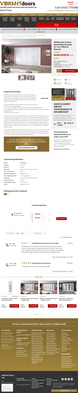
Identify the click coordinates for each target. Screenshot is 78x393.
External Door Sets (22, 354)
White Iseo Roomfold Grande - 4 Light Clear (29, 299)
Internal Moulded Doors (38, 354)
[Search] (74, 14)
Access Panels (36, 356)
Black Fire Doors (50, 335)
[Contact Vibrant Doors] (64, 94)
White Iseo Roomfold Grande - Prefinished (32, 35)
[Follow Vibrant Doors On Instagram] (66, 380)
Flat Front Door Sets (22, 356)
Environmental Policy (52, 380)
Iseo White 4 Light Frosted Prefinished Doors (9, 299)
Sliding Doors (67, 18)
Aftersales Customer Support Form (37, 386)
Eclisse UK (64, 336)
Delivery (34, 378)
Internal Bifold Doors (26, 19)
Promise (48, 29)
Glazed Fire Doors (51, 338)
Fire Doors (47, 18)
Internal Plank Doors (37, 350)
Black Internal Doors (37, 340)
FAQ (51, 14)
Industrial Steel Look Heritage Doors (67, 357)
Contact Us (41, 14)
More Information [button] (58, 386)
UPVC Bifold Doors (6, 335)
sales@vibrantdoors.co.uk (66, 10)
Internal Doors (41, 18)
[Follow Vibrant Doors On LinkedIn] (72, 380)
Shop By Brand (66, 330)
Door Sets (52, 18)
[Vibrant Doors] (19, 3)
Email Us (70, 123)
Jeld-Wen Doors (65, 343)
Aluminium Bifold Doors (8, 336)
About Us (15, 14)
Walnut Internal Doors (38, 338)
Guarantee (32, 29)
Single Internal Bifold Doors (24, 335)
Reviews (33, 14)
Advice (41, 32)
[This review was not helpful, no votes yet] (71, 257)
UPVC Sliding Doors (7, 348)
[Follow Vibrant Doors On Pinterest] (69, 380)
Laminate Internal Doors (38, 333)
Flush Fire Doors (50, 342)
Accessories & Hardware (60, 18)
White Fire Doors (50, 333)
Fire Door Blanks (50, 340)
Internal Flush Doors (37, 345)
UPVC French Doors (7, 342)
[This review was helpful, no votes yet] (68, 257)
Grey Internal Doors (37, 342)
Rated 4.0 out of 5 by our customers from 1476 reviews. (7, 388)
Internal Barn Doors (37, 357)
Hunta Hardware (66, 338)
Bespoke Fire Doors (66, 360)
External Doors (19, 18)
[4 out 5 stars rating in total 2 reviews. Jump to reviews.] (57, 52)
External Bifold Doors (5, 19)
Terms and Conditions (38, 383)
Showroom (6, 14)
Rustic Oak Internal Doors (39, 352)
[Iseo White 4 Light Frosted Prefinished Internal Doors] (10, 287)
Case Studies (59, 14)
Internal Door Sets (21, 351)
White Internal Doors (37, 343)
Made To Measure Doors (68, 365)
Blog (68, 14)
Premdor (63, 350)
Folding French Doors (22, 345)
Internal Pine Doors (37, 336)
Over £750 (13, 29)
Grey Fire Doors (50, 336)
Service (24, 14)
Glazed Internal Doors (38, 347)
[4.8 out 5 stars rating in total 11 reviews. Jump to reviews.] (15, 296)
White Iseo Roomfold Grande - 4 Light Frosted (48, 299)
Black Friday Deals (66, 361)
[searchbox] (10, 233)
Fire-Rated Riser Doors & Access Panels (53, 353)
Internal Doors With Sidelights (37, 362)
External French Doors (12, 19)
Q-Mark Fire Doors (66, 363)
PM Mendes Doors (66, 349)
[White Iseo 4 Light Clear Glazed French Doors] (67, 287)
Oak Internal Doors (37, 335)
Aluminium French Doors (8, 341)
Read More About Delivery (61, 149)
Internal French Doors (34, 19)
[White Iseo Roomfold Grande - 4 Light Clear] (29, 287)
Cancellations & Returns (38, 380)
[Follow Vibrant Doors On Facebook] (63, 380)
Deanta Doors (65, 335)
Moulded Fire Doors (51, 350)
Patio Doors (19, 25)
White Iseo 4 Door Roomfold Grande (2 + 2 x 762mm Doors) (18, 37)
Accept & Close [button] (64, 390)
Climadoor (57, 63)
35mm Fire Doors (51, 347)
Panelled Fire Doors (51, 345)
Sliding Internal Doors (37, 359)
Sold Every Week (67, 29)
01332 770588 (69, 7)
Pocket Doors (73, 18)
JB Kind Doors (65, 342)
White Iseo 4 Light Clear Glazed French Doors (66, 299)
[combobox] (26, 233)
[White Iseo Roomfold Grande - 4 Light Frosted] (48, 287)
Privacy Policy (35, 384)
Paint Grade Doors (51, 343)
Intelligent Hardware (67, 340)
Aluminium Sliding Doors (8, 347)
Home (3, 35)
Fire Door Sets (20, 352)
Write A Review (61, 218)
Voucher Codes (50, 383)
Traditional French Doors (23, 343)
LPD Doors (64, 347)
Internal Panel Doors (37, 349)
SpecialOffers (56, 25)
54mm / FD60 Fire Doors (53, 349)
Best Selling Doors (66, 367)
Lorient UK (64, 345)
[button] (49, 41)
